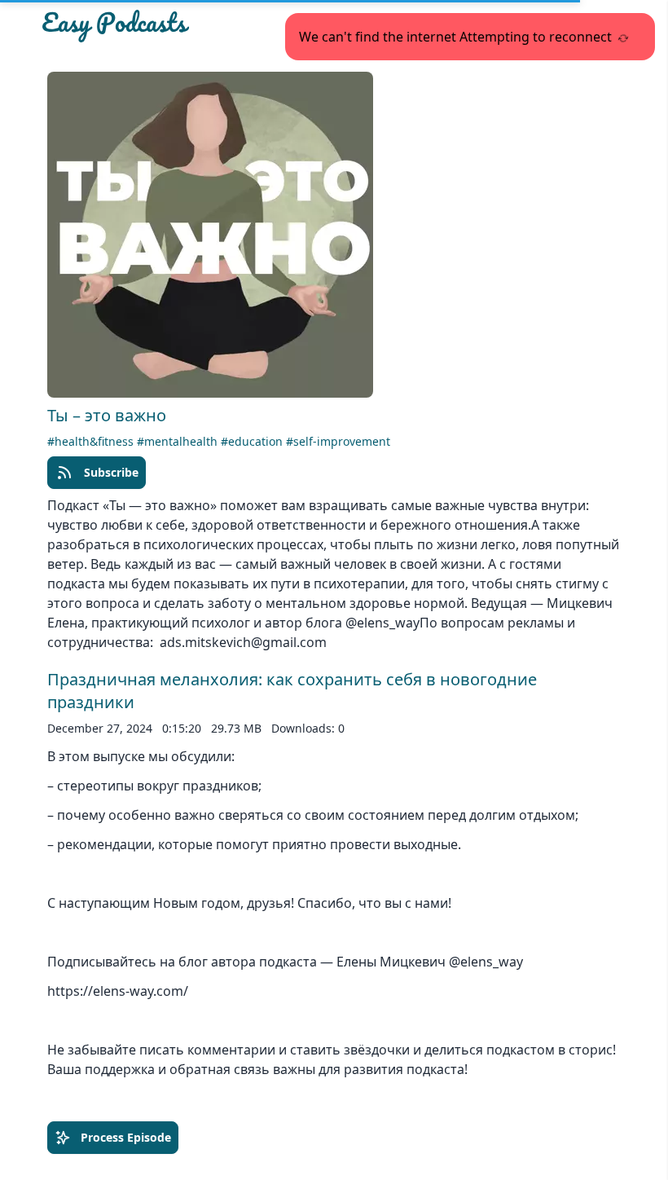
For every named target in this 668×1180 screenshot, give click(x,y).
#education (253, 441)
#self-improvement (338, 441)
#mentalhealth (179, 441)
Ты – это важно (106, 415)
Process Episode (126, 1137)
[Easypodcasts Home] (134, 26)
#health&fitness (92, 441)
